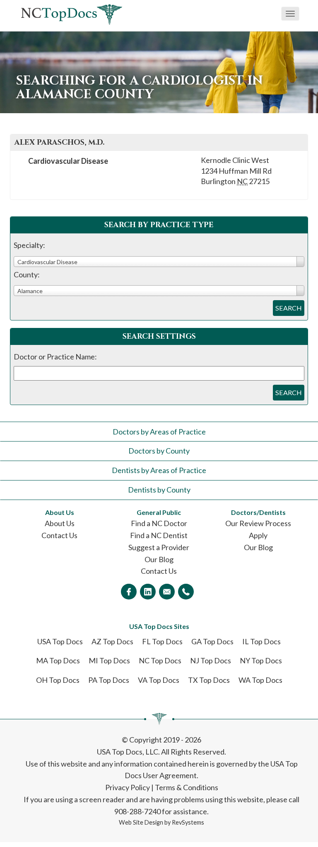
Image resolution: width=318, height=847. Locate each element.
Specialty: (29, 245)
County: (27, 274)
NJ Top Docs (210, 660)
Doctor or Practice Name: (55, 356)
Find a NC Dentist (159, 535)
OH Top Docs (58, 679)
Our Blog (159, 559)
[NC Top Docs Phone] (186, 591)
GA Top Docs (212, 641)
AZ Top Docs (112, 641)
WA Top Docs (260, 679)
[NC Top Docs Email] (167, 591)
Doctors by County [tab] (159, 450)
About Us (60, 523)
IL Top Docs (261, 641)
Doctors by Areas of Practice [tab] (159, 431)
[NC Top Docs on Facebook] (129, 591)
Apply (258, 535)
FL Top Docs (162, 641)
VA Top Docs (158, 679)
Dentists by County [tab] (159, 489)
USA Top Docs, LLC (127, 751)
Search (288, 308)
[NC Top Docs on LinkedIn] (148, 591)
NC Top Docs (160, 660)
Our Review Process (258, 523)
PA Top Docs (108, 679)
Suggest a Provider (158, 547)
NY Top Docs (261, 660)
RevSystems (188, 822)
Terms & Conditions (186, 787)
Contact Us (59, 535)
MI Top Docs (109, 660)
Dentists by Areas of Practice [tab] (159, 470)
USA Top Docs (60, 641)
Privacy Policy (127, 787)
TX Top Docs (209, 679)
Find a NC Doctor (159, 523)
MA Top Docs (58, 660)
